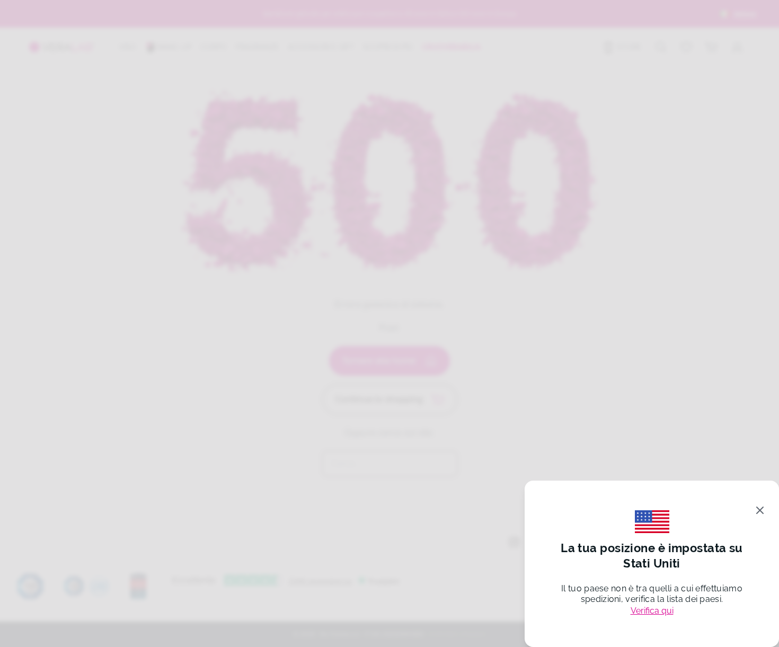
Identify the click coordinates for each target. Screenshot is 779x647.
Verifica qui (652, 611)
